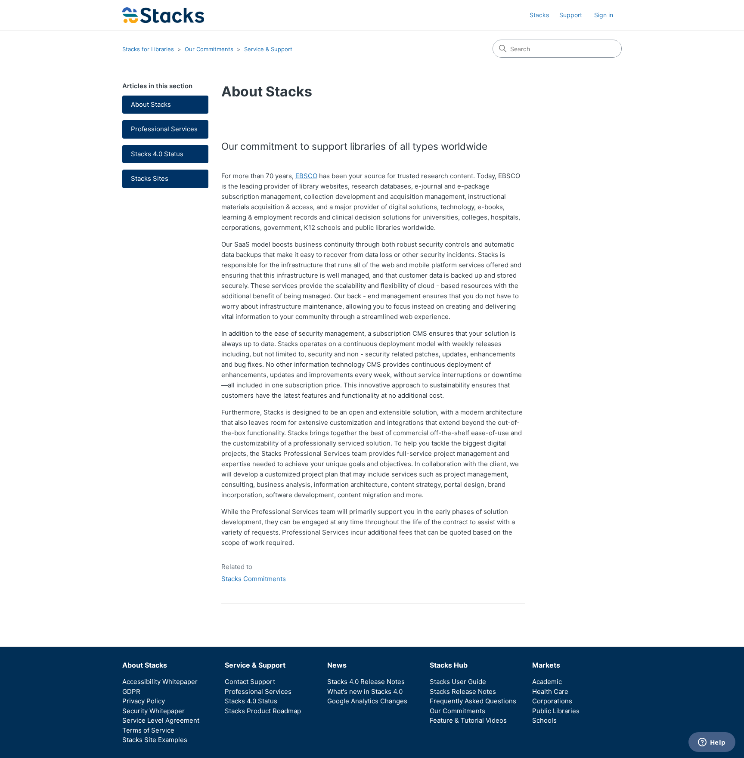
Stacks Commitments (253, 579)
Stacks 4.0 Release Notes (366, 682)
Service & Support (268, 49)
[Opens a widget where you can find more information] (711, 743)
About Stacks (151, 104)
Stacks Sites (149, 178)
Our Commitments (209, 49)
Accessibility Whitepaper (160, 682)
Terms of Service (148, 730)
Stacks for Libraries (148, 49)
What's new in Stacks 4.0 (365, 691)
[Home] (163, 15)
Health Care (550, 691)
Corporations (552, 701)
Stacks (539, 15)
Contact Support (250, 682)
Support (570, 15)
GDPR (131, 691)
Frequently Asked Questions (473, 701)
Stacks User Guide (458, 682)
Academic (547, 682)
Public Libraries (556, 711)
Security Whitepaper (153, 711)
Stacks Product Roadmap (263, 711)
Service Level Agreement (160, 720)
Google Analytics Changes (367, 701)
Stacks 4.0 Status (157, 154)
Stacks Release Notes (463, 691)
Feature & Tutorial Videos (468, 720)
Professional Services (164, 129)
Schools (544, 720)
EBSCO (306, 176)
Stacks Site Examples (154, 740)
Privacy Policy (143, 701)
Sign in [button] (603, 15)
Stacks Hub (449, 665)
